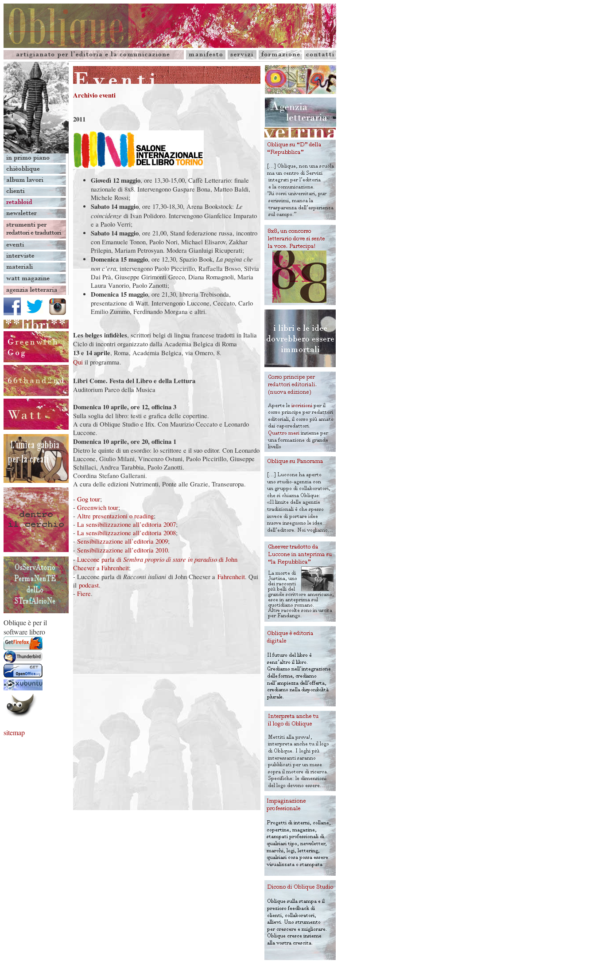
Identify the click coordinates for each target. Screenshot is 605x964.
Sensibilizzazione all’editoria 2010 (122, 550)
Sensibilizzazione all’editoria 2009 (122, 541)
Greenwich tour (97, 507)
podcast (89, 585)
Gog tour (88, 499)
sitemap (14, 732)
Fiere (84, 593)
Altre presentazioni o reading (115, 516)
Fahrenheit (231, 576)
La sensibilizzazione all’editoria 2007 (126, 524)
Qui (78, 362)
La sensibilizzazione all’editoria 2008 (126, 533)
